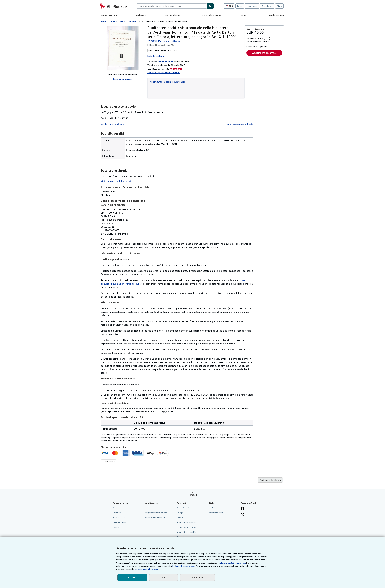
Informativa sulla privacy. (146, 569)
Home (103, 21)
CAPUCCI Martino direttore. (124, 21)
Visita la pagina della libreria (116, 181)
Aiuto (279, 6)
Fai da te (212, 508)
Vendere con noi (276, 15)
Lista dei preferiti (155, 56)
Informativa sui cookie (186, 532)
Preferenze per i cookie (186, 527)
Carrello (116, 527)
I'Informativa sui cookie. (183, 566)
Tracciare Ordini (119, 522)
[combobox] (172, 6)
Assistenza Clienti (216, 512)
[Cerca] (210, 6)
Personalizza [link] (197, 577)
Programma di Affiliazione (156, 512)
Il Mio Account (119, 517)
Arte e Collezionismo (211, 15)
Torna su (192, 494)
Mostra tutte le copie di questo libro (167, 81)
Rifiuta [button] (163, 577)
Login (239, 6)
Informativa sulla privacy (187, 522)
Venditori (244, 15)
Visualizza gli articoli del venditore (163, 72)
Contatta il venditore (112, 123)
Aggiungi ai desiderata (270, 480)
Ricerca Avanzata (109, 15)
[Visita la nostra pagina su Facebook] (242, 508)
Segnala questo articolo (240, 123)
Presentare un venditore (155, 517)
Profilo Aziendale (184, 508)
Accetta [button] (132, 577)
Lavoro (180, 517)
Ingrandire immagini (122, 79)
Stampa (180, 512)
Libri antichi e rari (173, 15)
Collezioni (141, 15)
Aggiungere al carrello (264, 52)
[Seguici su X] (242, 515)
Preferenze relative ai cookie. (232, 563)
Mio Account (252, 6)
